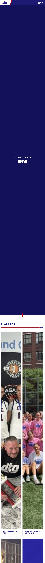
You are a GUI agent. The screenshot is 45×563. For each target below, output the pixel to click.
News (4, 530)
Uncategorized (28, 530)
